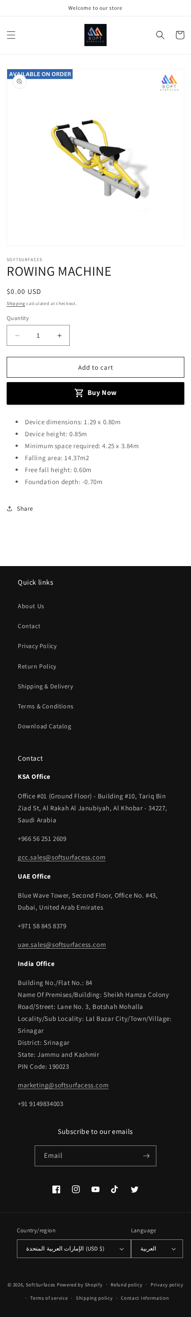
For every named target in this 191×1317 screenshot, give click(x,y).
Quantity (18, 318)
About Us (31, 606)
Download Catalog (45, 726)
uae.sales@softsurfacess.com (62, 944)
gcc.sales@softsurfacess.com (61, 857)
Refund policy (126, 1285)
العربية (148, 1248)
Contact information (145, 1298)
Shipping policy (94, 1298)
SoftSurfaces (41, 1284)
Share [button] (25, 508)
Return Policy (37, 666)
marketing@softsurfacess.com (63, 1085)
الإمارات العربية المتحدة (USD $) (65, 1248)
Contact (29, 626)
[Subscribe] (146, 1155)
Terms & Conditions (46, 706)
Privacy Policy (37, 646)
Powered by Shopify (80, 1284)
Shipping (16, 303)
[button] (11, 35)
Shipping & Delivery (45, 686)
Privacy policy (167, 1285)
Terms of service (49, 1298)
